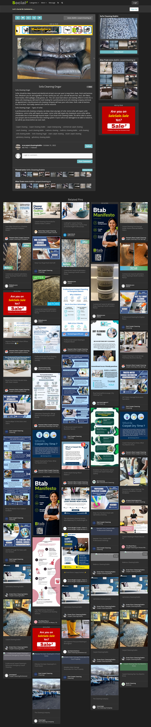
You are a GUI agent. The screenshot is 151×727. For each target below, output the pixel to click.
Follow (88, 146)
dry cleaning (101, 404)
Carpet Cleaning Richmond (18, 676)
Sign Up (134, 9)
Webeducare (72, 281)
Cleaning (41, 272)
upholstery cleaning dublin (41, 137)
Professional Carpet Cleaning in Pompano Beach (84, 351)
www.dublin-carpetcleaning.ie (79, 18)
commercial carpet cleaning (72, 127)
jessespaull (13, 674)
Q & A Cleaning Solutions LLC (77, 652)
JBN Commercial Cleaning (105, 482)
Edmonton (71, 235)
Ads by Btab (54, 24)
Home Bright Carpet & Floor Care (78, 529)
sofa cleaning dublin (23, 134)
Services (128, 685)
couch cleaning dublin (36, 130)
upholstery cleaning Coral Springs (49, 426)
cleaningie (100, 706)
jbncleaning (101, 481)
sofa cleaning (84, 130)
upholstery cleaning (23, 137)
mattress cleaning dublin (68, 130)
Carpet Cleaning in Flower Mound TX (138, 547)
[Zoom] (34, 18)
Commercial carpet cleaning (135, 502)
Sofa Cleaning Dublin (35, 170)
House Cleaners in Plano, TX (47, 622)
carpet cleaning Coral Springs (136, 239)
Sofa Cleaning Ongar (39, 134)
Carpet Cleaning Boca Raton (18, 352)
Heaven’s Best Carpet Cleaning (19, 237)
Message (52, 3)
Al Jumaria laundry (44, 369)
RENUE (70, 283)
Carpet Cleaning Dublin (37, 127)
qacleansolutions (73, 651)
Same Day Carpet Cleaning (47, 231)
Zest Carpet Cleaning (45, 270)
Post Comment (85, 161)
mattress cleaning (51, 130)
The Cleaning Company (104, 708)
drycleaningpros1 (102, 402)
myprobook (71, 234)
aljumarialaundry (44, 367)
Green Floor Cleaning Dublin (135, 570)
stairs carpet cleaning (56, 134)
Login (135, 3)
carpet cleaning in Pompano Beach (21, 239)
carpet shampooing (54, 127)
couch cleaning (21, 130)
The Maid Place (131, 546)
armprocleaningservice (133, 500)
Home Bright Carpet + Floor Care (78, 527)
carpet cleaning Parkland (17, 391)
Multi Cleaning (131, 683)
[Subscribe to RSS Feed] (58, 3)
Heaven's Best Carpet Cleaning (136, 454)
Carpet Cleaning (21, 127)
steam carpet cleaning (73, 134)
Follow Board (87, 170)
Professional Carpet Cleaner (47, 232)
